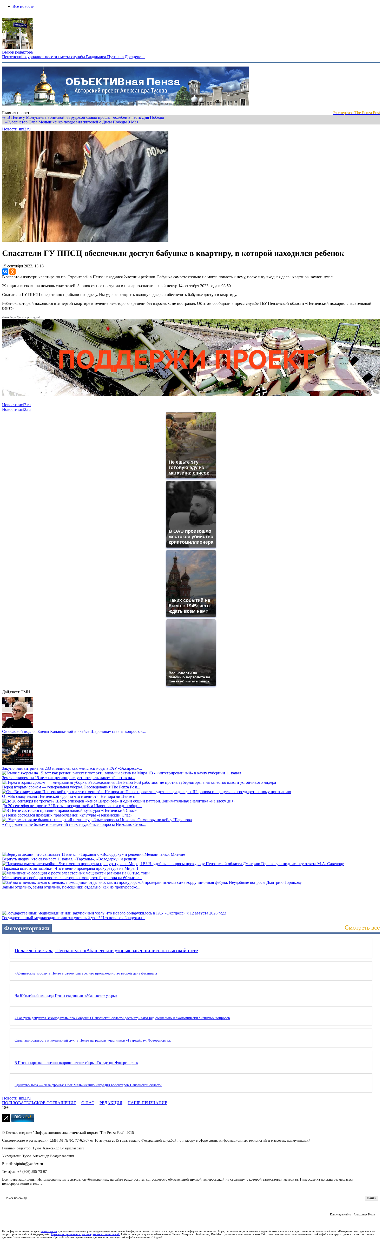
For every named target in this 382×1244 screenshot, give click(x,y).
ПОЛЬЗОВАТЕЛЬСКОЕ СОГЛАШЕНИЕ (39, 1103)
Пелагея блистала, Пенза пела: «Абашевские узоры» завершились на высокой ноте (106, 950)
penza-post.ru (49, 1231)
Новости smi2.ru (16, 129)
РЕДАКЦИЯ (111, 1103)
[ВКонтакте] (5, 271)
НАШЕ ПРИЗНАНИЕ (147, 1103)
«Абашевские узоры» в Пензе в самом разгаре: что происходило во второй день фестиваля (86, 973)
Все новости (23, 6)
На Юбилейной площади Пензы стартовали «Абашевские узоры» (66, 996)
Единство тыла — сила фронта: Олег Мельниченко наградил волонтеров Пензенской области (88, 1085)
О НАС (87, 1103)
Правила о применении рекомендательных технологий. (85, 1234)
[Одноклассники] (12, 271)
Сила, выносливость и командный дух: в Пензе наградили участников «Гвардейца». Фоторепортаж (93, 1040)
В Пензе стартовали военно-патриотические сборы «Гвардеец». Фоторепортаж (76, 1063)
